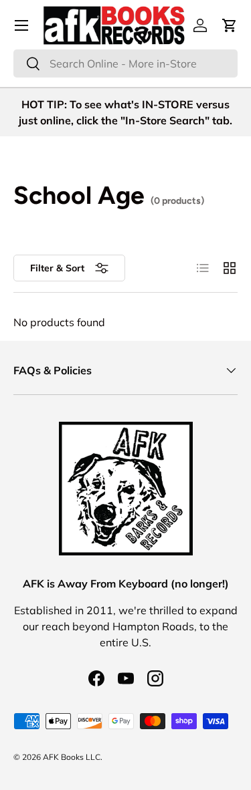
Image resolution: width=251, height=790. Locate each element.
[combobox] (125, 63)
